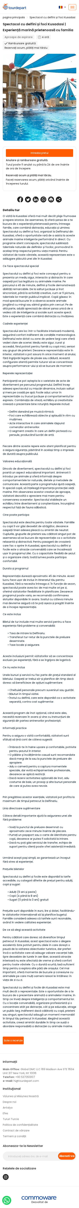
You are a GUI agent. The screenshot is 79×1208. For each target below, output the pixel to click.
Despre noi (9, 1102)
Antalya (7, 1107)
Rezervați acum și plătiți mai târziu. (29, 175)
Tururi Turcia (11, 1119)
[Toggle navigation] (72, 7)
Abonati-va (66, 1156)
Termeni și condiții (14, 1136)
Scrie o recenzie (13, 1040)
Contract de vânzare (16, 1130)
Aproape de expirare (19, 37)
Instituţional (12, 1089)
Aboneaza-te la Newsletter (23, 1146)
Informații (10, 1062)
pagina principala (14, 17)
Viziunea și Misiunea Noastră (21, 1096)
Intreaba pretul (39, 153)
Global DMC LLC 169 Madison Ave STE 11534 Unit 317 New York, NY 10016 (38, 1071)
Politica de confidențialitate (20, 1125)
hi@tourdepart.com (21, 1081)
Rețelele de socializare (19, 1168)
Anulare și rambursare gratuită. (27, 160)
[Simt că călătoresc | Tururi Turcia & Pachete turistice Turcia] (13, 7)
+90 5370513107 (19, 1077)
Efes (5, 1113)
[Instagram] (6, 1177)
